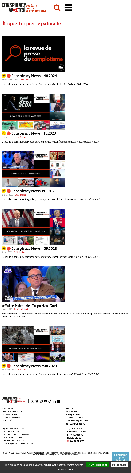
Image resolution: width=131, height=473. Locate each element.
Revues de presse (75, 424)
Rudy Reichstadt (21, 309)
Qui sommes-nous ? (13, 428)
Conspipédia (9, 421)
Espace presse (75, 435)
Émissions (71, 411)
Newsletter (74, 438)
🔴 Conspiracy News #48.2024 (31, 76)
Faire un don (77, 441)
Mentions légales (13, 441)
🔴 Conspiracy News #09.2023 (31, 248)
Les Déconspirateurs (77, 421)
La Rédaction (25, 80)
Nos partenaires (13, 438)
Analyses (7, 408)
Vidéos (69, 408)
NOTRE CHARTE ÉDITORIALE (17, 435)
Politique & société (12, 411)
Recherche (77, 429)
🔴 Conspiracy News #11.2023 (31, 133)
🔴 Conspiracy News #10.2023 (31, 191)
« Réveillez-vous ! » (76, 418)
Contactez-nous (76, 432)
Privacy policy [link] (65, 469)
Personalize (119, 464)
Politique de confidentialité (20, 444)
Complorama (73, 415)
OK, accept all (98, 464)
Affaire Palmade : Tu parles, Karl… (31, 306)
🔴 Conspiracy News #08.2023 (31, 366)
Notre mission (11, 432)
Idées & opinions (11, 418)
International (9, 415)
